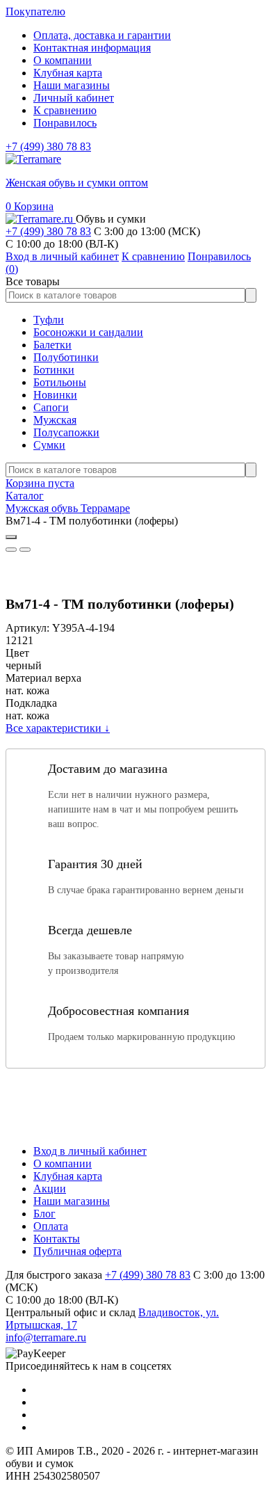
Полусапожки (66, 432)
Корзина (30, 206)
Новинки (55, 395)
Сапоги (51, 407)
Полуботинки (66, 357)
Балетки (52, 345)
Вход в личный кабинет (90, 1151)
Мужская (54, 420)
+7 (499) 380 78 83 (48, 146)
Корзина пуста (40, 483)
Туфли (48, 320)
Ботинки (53, 370)
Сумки (49, 445)
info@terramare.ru (46, 1337)
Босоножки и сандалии (88, 332)
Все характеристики (58, 728)
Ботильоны (59, 382)
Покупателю (35, 11)
